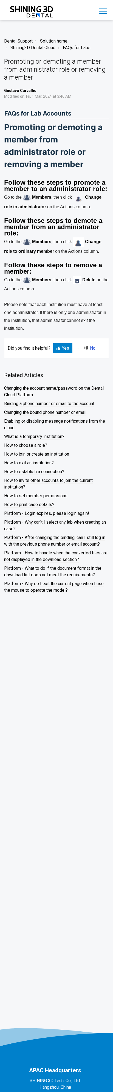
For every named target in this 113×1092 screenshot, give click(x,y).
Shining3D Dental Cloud (32, 47)
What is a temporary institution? (34, 436)
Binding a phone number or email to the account (49, 403)
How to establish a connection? (34, 471)
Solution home (53, 41)
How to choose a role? (25, 445)
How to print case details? (29, 504)
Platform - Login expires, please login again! (46, 513)
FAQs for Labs (77, 47)
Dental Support (18, 41)
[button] (103, 10)
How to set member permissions (35, 495)
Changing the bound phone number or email (45, 412)
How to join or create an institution (36, 454)
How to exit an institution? (29, 462)
